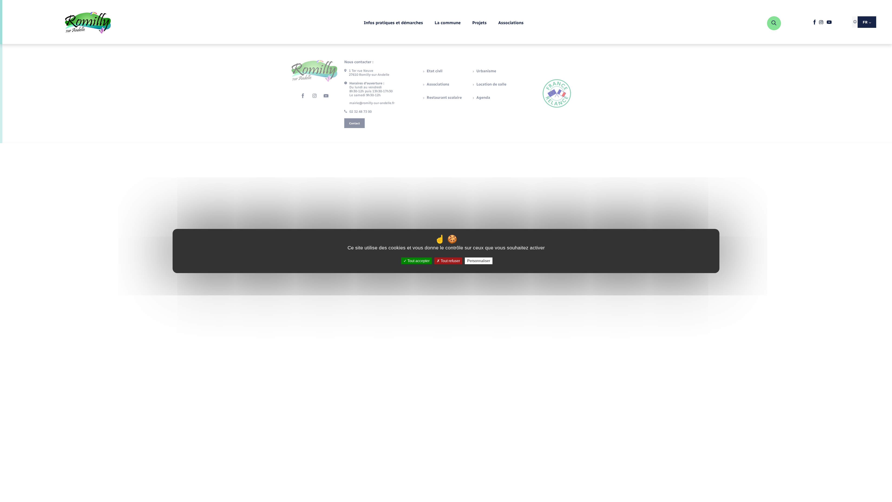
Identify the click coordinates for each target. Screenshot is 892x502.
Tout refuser (450, 261)
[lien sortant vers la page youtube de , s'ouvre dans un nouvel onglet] (829, 23)
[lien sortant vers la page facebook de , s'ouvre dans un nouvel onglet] (814, 24)
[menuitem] (393, 23)
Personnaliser (478, 261)
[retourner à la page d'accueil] (88, 23)
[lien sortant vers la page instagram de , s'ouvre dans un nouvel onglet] (821, 23)
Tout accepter (418, 261)
